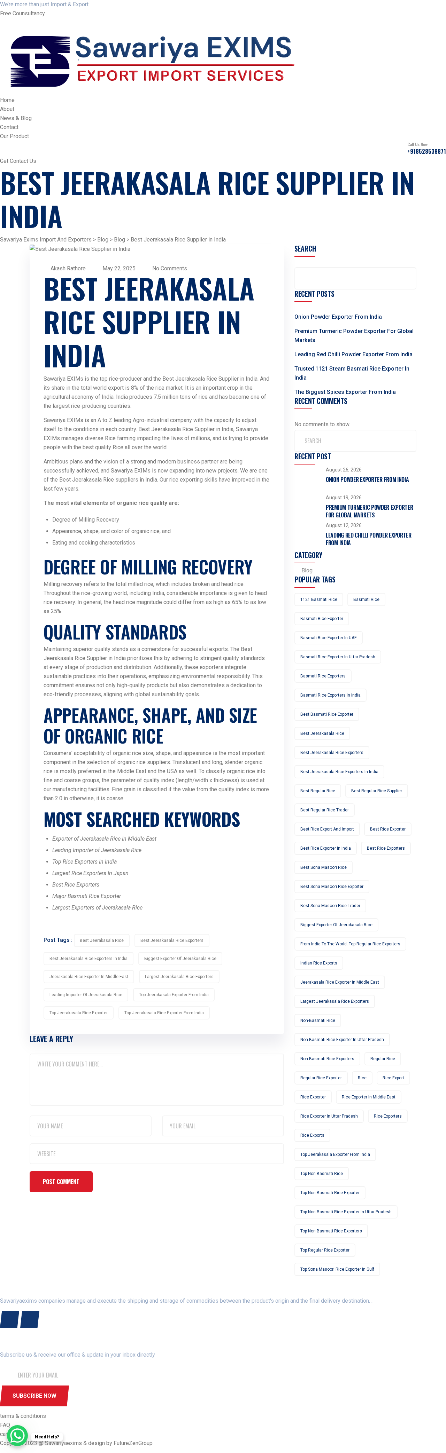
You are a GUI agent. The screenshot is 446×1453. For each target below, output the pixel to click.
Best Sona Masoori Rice (323, 867)
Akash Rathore (68, 268)
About (7, 109)
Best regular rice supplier (376, 790)
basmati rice (366, 599)
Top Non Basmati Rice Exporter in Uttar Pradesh (346, 1211)
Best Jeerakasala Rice (102, 940)
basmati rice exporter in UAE (328, 637)
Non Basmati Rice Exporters (327, 1058)
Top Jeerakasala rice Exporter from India (164, 1012)
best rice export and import (327, 829)
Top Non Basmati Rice (321, 1173)
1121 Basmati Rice (318, 599)
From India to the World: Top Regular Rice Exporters (350, 944)
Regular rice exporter (321, 1077)
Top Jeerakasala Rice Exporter (78, 1012)
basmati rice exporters (323, 676)
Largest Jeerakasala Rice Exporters (179, 976)
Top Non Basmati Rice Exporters (331, 1231)
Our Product (14, 136)
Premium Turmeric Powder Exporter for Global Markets (369, 511)
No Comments (169, 268)
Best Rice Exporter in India (325, 848)
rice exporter (313, 1097)
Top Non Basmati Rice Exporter (330, 1192)
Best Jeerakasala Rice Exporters (171, 940)
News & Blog (16, 118)
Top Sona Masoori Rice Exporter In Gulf (337, 1269)
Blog (307, 570)
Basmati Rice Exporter (321, 618)
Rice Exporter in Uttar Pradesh (329, 1116)
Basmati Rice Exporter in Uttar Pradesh (337, 656)
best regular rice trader (324, 810)
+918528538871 (426, 151)
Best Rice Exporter (388, 829)
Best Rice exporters (386, 848)
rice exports (312, 1135)
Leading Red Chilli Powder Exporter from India (353, 354)
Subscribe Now (34, 1395)
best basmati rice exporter (326, 714)
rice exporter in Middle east (368, 1097)
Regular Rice (382, 1058)
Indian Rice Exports (318, 963)
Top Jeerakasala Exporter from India (174, 994)
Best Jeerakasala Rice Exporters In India (88, 958)
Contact (9, 127)
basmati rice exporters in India (330, 695)
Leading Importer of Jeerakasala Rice (85, 994)
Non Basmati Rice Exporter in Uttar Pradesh (342, 1039)
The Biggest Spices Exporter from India (345, 392)
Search (305, 249)
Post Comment (61, 1181)
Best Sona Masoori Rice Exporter (331, 886)
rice (362, 1077)
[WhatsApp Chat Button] (17, 1435)
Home (7, 100)
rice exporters (388, 1116)
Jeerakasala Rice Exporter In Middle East (88, 976)
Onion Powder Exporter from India (338, 316)
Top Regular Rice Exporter (324, 1250)
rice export (393, 1077)
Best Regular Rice (317, 790)
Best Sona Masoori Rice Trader (330, 905)
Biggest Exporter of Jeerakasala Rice (180, 958)
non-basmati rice (317, 1020)
